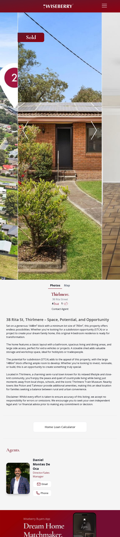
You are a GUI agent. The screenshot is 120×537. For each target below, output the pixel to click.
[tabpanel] (60, 145)
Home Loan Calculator (60, 427)
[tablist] (60, 286)
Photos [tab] (55, 285)
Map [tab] (67, 285)
